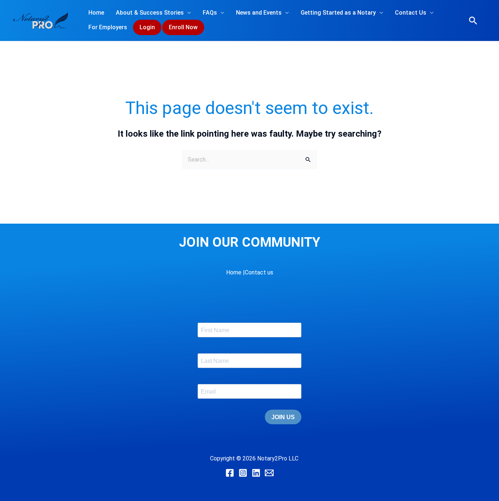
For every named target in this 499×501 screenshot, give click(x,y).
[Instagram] (243, 472)
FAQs (210, 12)
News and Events (259, 12)
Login (147, 27)
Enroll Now (183, 27)
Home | (235, 272)
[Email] (269, 472)
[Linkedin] (256, 472)
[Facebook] (229, 472)
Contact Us (410, 12)
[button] (473, 20)
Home (96, 12)
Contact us (259, 272)
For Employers (107, 27)
